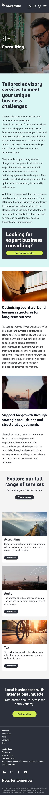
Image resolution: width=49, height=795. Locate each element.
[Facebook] (18, 772)
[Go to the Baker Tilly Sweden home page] (11, 6)
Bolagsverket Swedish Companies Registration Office (23, 762)
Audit (4, 737)
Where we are (24, 497)
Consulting (6, 740)
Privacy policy (7, 755)
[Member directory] (39, 6)
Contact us (6, 752)
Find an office (24, 714)
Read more (11, 558)
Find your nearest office (24, 253)
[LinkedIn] (4, 772)
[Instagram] (11, 772)
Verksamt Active (8, 765)
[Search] (35, 6)
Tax (3, 743)
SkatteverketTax (8, 758)
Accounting (6, 734)
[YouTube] (25, 772)
